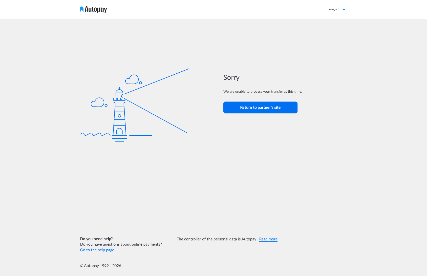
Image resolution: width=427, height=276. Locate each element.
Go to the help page (97, 250)
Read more (268, 239)
